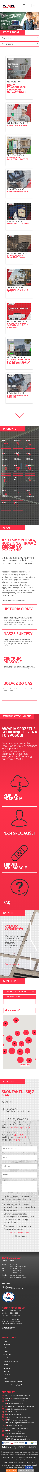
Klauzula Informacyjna (26, 1470)
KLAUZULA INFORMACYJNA (19, 1232)
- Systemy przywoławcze (16, 1428)
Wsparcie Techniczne (10, 1361)
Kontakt (6, 1371)
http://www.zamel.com (18, 1277)
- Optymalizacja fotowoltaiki (19, 1423)
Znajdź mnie (25, 1065)
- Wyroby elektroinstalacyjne (17, 1439)
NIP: (3, 1311)
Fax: (3, 1273)
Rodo (5, 1378)
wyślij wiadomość (19, 1236)
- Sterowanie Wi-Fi (14, 1404)
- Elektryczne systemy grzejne (18, 1417)
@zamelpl (19, 1134)
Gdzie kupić (7, 1355)
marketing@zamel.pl (22, 1127)
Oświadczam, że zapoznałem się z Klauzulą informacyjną (19, 1227)
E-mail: (4, 1275)
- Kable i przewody (13, 1414)
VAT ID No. (5, 1315)
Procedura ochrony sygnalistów (14, 1385)
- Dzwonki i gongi (13, 1431)
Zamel (16, 1139)
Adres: (4, 1264)
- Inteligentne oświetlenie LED (17, 1395)
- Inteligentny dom (15, 1412)
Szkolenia (6, 1368)
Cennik (5, 1358)
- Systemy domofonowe (16, 1420)
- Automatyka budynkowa (16, 1401)
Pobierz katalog (12, 964)
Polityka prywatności (10, 1375)
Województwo (13, 997)
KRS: (3, 1319)
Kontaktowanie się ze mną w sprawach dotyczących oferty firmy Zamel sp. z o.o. (19, 1207)
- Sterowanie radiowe (15, 1434)
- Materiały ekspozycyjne (16, 1436)
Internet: (5, 1277)
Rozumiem (29, 1468)
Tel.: (3, 1268)
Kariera (6, 1365)
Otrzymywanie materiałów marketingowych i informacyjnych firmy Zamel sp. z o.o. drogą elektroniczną (19, 1218)
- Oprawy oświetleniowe (17, 1398)
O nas (5, 1351)
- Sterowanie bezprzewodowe (19, 1406)
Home (5, 1341)
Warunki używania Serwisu (12, 1382)
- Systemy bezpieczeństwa (16, 1409)
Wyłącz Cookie (11, 1470)
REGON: (4, 1313)
